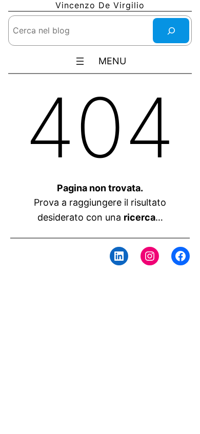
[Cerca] (171, 30)
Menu (112, 61)
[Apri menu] (80, 61)
